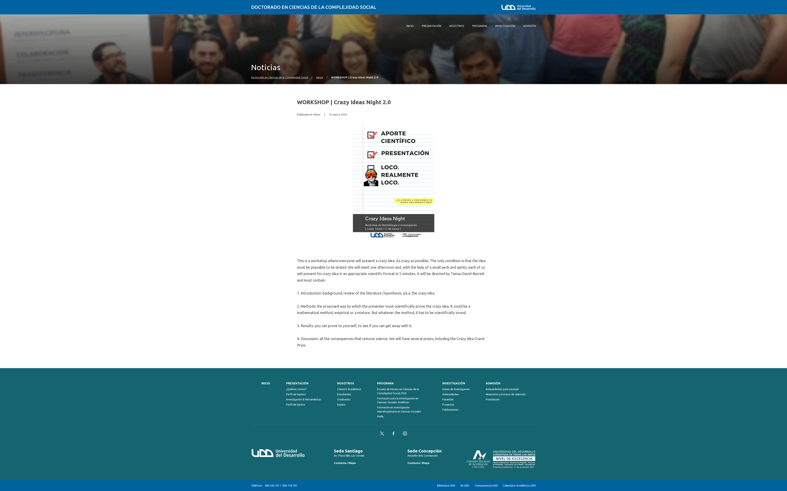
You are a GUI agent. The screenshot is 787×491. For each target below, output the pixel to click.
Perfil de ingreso (296, 394)
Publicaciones (450, 409)
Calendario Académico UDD (519, 485)
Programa (385, 383)
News (319, 77)
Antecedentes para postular (502, 389)
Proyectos (448, 404)
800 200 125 (272, 485)
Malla (380, 416)
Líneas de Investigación (456, 389)
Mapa (352, 462)
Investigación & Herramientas (303, 399)
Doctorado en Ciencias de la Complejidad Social (313, 7)
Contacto (340, 462)
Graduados (343, 399)
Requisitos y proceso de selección (506, 394)
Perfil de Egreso (295, 404)
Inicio (265, 383)
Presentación (297, 383)
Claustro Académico (349, 389)
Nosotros (345, 383)
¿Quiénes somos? (296, 389)
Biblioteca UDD (446, 485)
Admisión (493, 383)
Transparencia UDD (486, 485)
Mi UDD (464, 485)
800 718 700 (290, 485)
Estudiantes (344, 394)
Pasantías (448, 399)
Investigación (453, 383)
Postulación (493, 399)
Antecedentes (450, 394)
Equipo (341, 404)
